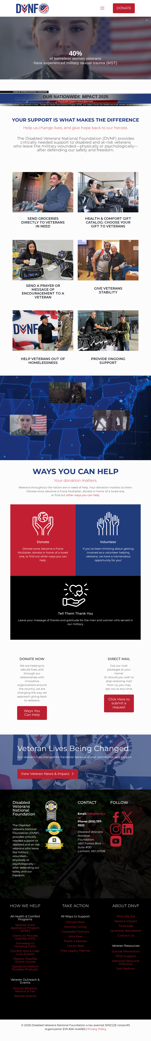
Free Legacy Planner (75, 950)
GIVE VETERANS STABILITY (108, 290)
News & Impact (126, 921)
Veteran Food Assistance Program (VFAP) (25, 928)
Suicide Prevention (126, 951)
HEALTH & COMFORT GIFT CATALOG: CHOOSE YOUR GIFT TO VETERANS (108, 222)
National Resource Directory (125, 962)
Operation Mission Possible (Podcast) (25, 968)
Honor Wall (75, 946)
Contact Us (126, 935)
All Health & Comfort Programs (25, 918)
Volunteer (75, 936)
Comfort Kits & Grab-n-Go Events (25, 952)
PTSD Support (125, 956)
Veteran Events (25, 996)
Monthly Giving (75, 927)
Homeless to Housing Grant (25, 945)
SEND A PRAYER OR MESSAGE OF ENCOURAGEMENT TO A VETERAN (43, 291)
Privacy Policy (96, 1029)
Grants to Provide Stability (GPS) (25, 937)
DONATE (124, 8)
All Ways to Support (75, 916)
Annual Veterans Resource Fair (25, 990)
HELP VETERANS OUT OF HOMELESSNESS (43, 361)
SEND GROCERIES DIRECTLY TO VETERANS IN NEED (43, 222)
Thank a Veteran (75, 941)
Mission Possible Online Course (25, 960)
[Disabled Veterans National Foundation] (34, 8)
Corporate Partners (75, 931)
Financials (126, 926)
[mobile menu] (102, 8)
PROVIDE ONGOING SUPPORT (108, 361)
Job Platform (125, 968)
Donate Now (75, 922)
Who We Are (126, 916)
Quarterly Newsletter (125, 930)
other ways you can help (82, 495)
